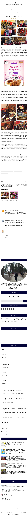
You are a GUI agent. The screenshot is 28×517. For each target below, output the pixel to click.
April (4, 380)
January (5, 422)
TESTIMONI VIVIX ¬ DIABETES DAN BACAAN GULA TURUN (14, 387)
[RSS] (17, 12)
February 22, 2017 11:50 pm (16, 220)
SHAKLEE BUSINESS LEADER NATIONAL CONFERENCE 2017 (14, 393)
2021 (3, 349)
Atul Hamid (4, 485)
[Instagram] (14, 12)
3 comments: (14, 18)
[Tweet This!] (13, 176)
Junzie (6, 210)
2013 (3, 434)
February (5, 386)
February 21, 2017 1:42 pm (13, 210)
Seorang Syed (7, 220)
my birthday (4, 171)
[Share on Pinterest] (16, 176)
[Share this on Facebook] (11, 176)
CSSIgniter (11, 513)
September (5, 369)
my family (10, 171)
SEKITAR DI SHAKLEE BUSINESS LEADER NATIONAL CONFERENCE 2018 (14, 457)
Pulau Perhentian (20, 321)
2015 (3, 428)
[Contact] (18, 296)
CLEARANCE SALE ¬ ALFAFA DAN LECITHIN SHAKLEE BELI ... (14, 415)
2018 (3, 357)
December (5, 361)
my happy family (18, 171)
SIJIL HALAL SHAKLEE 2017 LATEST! (10, 396)
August (4, 372)
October (5, 367)
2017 (3, 359)
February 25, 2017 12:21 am (15, 230)
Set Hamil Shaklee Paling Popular (8, 495)
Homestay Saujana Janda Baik (17, 318)
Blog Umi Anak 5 (5, 494)
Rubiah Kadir (7, 230)
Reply (6, 216)
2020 (3, 351)
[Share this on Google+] (15, 176)
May (4, 377)
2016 (3, 426)
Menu (15, 9)
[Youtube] (16, 12)
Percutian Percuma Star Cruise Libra (14, 320)
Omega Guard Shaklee (6, 499)
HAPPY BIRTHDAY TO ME (14, 17)
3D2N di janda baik (4, 318)
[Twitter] (10, 12)
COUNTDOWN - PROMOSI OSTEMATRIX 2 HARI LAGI (13, 390)
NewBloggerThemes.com (14, 514)
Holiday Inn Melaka (10, 318)
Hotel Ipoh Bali (7, 320)
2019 (3, 354)
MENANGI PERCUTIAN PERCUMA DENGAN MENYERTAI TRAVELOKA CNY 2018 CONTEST (15, 450)
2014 (3, 431)
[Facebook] (12, 12)
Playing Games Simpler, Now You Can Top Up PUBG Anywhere (13, 486)
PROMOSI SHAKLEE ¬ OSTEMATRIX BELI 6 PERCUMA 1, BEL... (15, 412)
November (5, 364)
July (4, 375)
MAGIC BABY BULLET (10, 470)
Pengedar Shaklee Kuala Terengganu (9, 489)
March (4, 383)
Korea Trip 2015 (15, 320)
